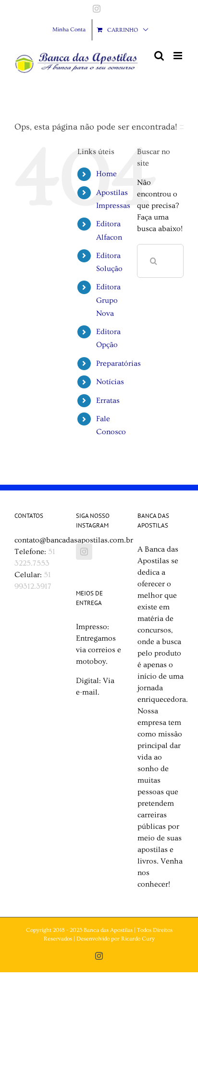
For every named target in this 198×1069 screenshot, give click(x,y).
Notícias (110, 381)
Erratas (108, 400)
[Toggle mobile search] (159, 56)
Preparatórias (118, 363)
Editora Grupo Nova (108, 300)
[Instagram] (84, 551)
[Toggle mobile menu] (178, 56)
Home (106, 173)
